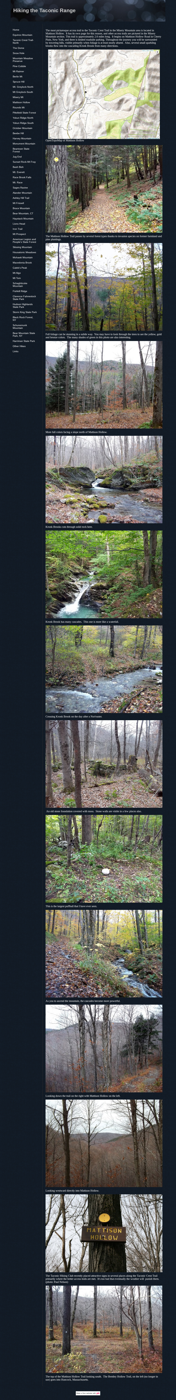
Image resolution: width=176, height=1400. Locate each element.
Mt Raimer (18, 71)
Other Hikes (19, 346)
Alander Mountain (22, 192)
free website (87, 1393)
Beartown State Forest (21, 150)
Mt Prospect (19, 234)
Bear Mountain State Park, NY (24, 334)
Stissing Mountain (22, 247)
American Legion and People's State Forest (24, 240)
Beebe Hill (18, 133)
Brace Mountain (21, 208)
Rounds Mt (19, 107)
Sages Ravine (20, 187)
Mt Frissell (18, 203)
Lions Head (19, 223)
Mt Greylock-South (23, 92)
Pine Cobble (19, 66)
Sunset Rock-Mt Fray (24, 161)
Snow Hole (18, 53)
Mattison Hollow (21, 102)
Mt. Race (18, 182)
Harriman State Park (24, 341)
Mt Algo (17, 273)
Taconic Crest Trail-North (23, 41)
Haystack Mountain (23, 218)
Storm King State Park (25, 312)
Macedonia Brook (22, 262)
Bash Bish (18, 167)
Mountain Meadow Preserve (23, 59)
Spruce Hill (18, 81)
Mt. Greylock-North (23, 86)
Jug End (17, 156)
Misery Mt (18, 97)
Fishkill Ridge (20, 291)
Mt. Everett (19, 172)
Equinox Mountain (22, 35)
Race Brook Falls (22, 177)
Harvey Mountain (22, 138)
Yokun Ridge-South (23, 123)
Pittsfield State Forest (24, 112)
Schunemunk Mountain (20, 326)
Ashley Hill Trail (21, 198)
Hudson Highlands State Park (23, 305)
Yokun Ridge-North (23, 117)
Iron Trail (17, 229)
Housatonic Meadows (24, 252)
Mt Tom (17, 278)
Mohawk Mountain (23, 257)
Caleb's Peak (20, 267)
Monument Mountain (24, 143)
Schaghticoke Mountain (20, 284)
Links (15, 351)
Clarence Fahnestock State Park (24, 297)
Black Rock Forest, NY (23, 318)
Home (16, 29)
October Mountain (22, 128)
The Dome (18, 48)
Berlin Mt (17, 76)
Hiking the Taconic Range (44, 10)
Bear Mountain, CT (23, 213)
